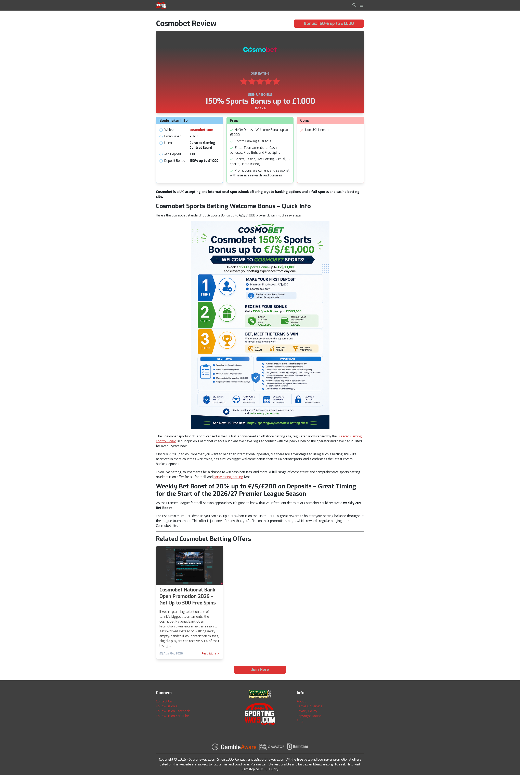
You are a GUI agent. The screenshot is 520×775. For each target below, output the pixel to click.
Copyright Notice (309, 716)
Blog (300, 721)
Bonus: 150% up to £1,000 (329, 23)
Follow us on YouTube (172, 716)
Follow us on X (167, 706)
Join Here (260, 669)
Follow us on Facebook (173, 711)
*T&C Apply (260, 108)
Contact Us (164, 701)
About (301, 701)
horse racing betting (228, 477)
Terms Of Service (309, 706)
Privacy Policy (307, 711)
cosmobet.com (201, 130)
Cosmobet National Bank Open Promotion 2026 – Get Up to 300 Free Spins (187, 596)
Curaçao (344, 436)
